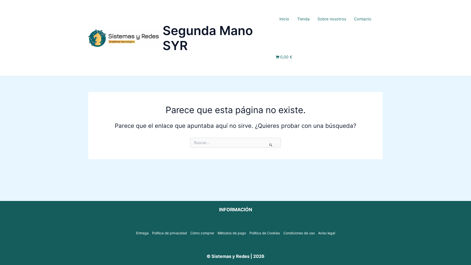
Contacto (362, 18)
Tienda (303, 18)
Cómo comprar (202, 233)
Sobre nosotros (331, 18)
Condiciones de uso (299, 233)
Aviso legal (326, 233)
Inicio (284, 18)
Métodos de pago (232, 233)
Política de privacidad (169, 233)
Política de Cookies (264, 233)
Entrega (142, 233)
